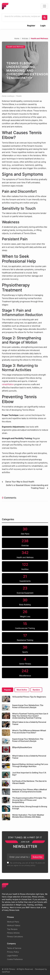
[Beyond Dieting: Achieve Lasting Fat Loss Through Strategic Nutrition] (6, 766)
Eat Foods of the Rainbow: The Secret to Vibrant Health (29, 782)
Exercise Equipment (25, 590)
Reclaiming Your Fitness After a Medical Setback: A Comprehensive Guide (29, 790)
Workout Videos (13, 925)
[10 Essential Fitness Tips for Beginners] (6, 699)
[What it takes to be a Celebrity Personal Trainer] (6, 724)
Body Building (25, 602)
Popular (7, 690)
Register (31, 25)
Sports (25, 649)
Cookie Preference (15, 959)
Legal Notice (12, 955)
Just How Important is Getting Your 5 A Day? (29, 773)
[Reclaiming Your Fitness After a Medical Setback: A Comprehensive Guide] (6, 791)
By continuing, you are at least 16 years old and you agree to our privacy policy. (26, 864)
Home (16, 38)
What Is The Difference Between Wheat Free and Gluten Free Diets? (29, 731)
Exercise (25, 543)
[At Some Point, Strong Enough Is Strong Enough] (6, 808)
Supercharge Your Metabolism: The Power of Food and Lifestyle (27, 706)
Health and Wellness (15, 47)
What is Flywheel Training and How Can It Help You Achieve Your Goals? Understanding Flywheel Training (30, 716)
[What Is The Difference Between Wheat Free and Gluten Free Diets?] (6, 732)
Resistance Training (25, 637)
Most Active (22, 690)
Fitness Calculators (15, 936)
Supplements (25, 578)
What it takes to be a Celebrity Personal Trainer (29, 723)
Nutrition (25, 566)
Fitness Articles (13, 933)
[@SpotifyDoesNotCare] (6, 749)
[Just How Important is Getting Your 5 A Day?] (6, 775)
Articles (25, 38)
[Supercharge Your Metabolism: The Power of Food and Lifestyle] (6, 707)
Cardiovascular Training (25, 625)
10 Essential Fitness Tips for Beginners (29, 697)
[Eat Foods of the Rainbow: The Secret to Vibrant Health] (6, 783)
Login (43, 25)
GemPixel (6, 972)
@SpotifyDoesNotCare (22, 747)
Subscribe (37, 857)
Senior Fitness (25, 661)
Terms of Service (14, 948)
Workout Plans (13, 922)
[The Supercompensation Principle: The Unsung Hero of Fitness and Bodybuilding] (6, 800)
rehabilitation (8, 384)
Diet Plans (25, 531)
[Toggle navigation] (44, 6)
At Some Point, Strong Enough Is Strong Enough (29, 807)
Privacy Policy (13, 952)
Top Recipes (12, 929)
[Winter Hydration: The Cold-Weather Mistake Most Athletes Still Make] (6, 817)
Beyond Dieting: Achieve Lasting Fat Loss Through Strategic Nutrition (30, 765)
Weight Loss (25, 614)
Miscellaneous (25, 673)
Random (36, 690)
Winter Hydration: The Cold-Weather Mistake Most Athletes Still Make (28, 816)
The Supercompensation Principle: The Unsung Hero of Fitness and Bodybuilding (29, 800)
